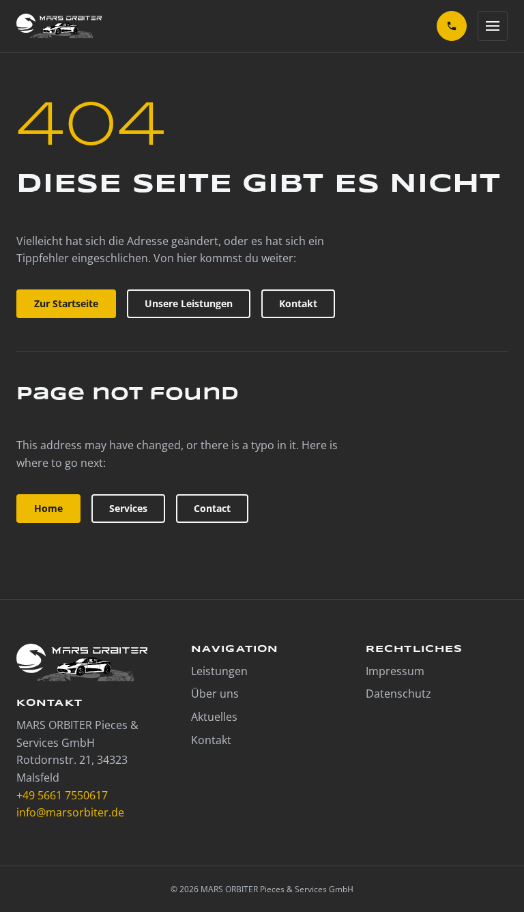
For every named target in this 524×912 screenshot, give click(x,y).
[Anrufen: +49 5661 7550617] (452, 26)
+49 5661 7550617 (62, 795)
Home (48, 508)
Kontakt (298, 303)
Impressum (395, 671)
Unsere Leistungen (189, 303)
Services (128, 508)
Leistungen (219, 671)
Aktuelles (214, 716)
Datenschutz (398, 693)
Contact (212, 508)
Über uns (215, 693)
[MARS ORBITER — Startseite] (59, 26)
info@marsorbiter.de (70, 812)
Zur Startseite (66, 303)
